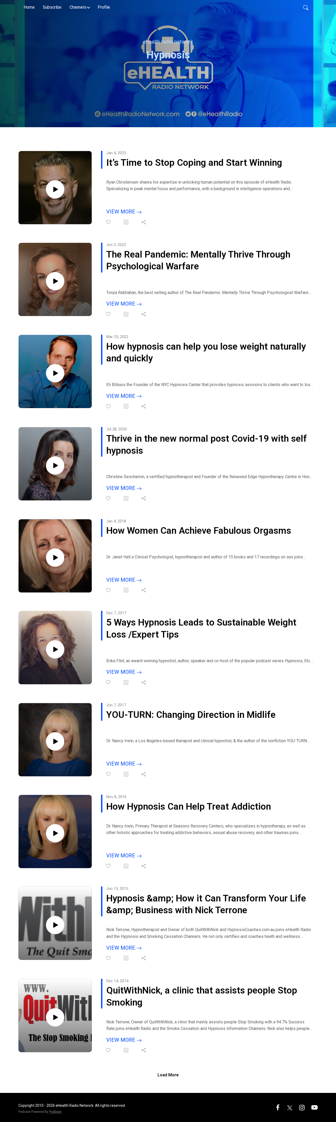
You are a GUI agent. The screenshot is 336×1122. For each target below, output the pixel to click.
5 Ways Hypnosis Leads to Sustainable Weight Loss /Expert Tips (201, 628)
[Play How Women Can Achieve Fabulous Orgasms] (55, 557)
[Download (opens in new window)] (126, 222)
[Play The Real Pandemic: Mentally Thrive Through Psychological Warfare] (55, 281)
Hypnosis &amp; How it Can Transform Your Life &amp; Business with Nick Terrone (206, 904)
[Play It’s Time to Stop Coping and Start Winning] (55, 189)
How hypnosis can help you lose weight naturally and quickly (206, 352)
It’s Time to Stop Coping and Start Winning (194, 162)
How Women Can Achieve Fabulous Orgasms (198, 530)
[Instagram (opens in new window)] (302, 1107)
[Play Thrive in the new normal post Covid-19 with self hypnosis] (55, 465)
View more (121, 212)
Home (29, 7)
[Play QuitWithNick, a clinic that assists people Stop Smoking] (55, 1017)
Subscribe (52, 7)
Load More (168, 1074)
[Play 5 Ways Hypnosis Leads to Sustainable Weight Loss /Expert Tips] (55, 649)
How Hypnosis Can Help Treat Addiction (188, 806)
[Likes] (109, 222)
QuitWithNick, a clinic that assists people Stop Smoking (201, 996)
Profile (104, 7)
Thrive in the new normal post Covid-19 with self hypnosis (206, 444)
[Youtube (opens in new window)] (314, 1107)
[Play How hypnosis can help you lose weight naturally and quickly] (55, 373)
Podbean (55, 1112)
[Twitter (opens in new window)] (289, 1107)
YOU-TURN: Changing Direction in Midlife (191, 714)
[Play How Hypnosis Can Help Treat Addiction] (55, 833)
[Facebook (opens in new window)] (278, 1107)
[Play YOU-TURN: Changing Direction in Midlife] (55, 741)
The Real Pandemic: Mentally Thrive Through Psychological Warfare (198, 260)
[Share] (144, 222)
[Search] (306, 7)
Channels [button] (78, 7)
